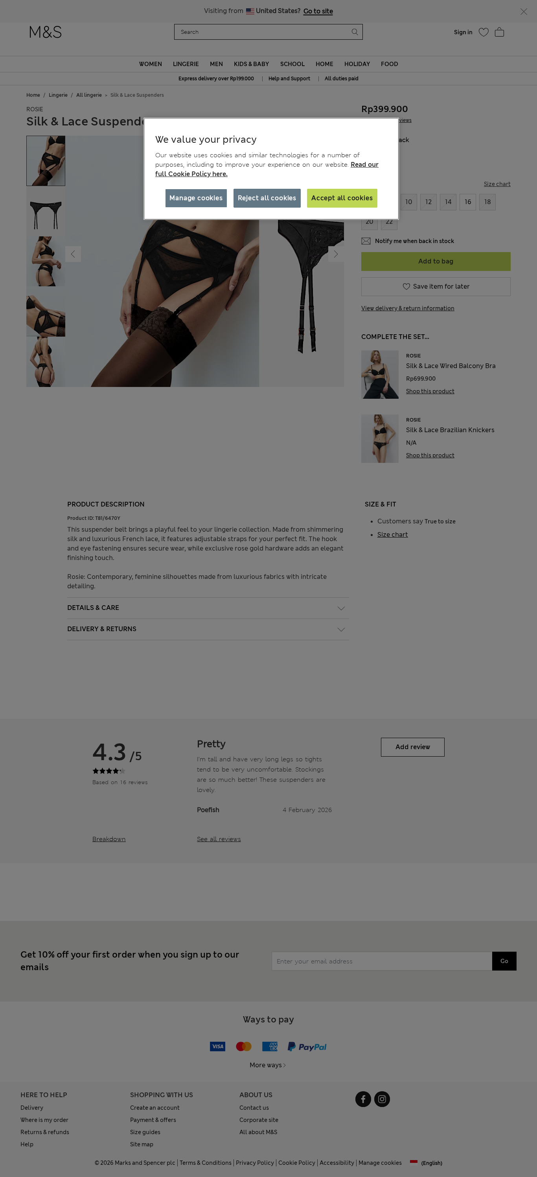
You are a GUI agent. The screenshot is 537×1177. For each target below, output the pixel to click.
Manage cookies (196, 198)
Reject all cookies (267, 198)
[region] (271, 169)
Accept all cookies (342, 198)
